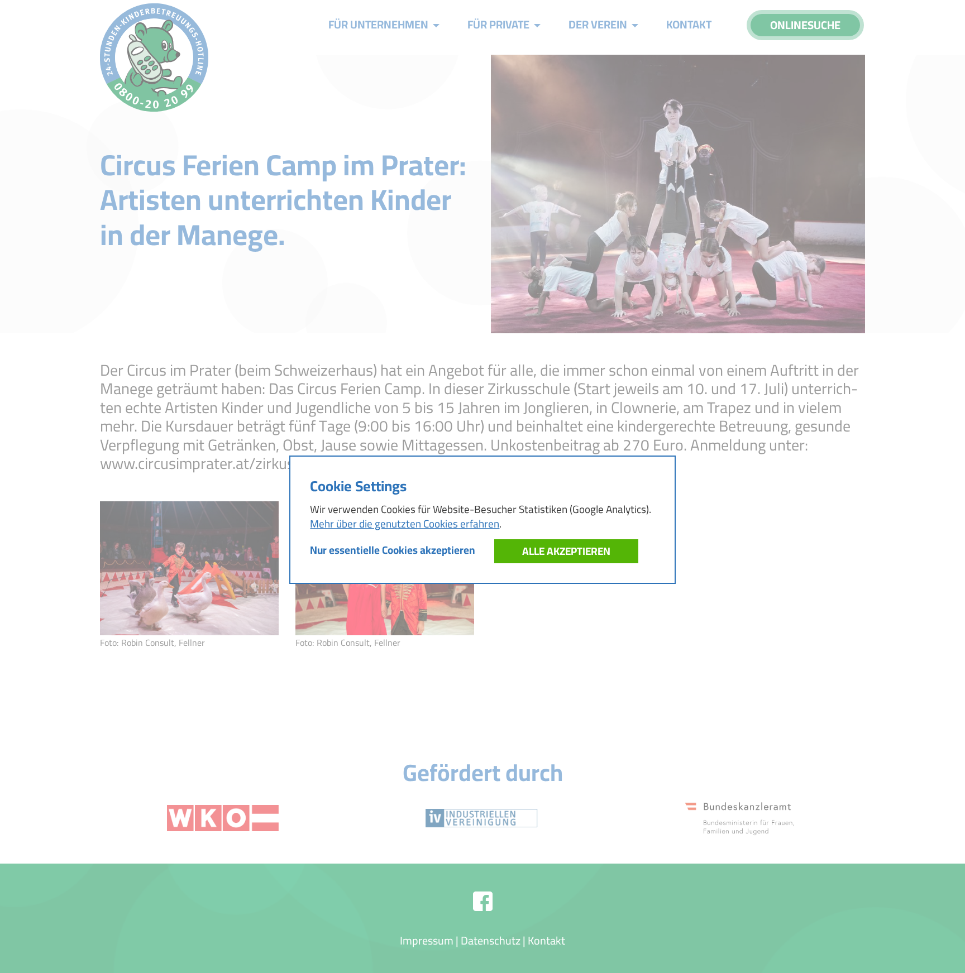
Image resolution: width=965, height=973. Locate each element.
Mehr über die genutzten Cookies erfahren (404, 524)
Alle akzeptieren (566, 551)
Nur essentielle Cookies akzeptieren (392, 550)
